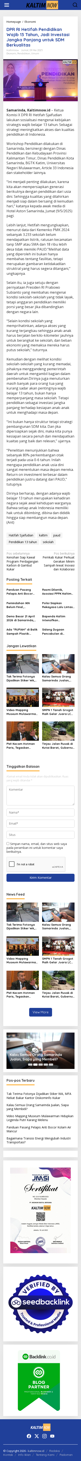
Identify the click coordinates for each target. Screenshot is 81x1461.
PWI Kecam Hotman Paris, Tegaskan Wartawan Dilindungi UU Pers (21, 746)
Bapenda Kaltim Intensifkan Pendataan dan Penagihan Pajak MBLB (54, 618)
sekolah (48, 542)
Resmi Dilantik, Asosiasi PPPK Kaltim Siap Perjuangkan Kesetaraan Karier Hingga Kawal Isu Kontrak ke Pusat (56, 591)
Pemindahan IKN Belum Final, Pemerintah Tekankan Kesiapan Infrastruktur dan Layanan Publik (21, 605)
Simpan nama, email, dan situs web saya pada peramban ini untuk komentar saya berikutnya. (36, 848)
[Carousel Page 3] (40, 1065)
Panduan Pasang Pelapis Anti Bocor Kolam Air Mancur (19, 591)
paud (56, 535)
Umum (35, 53)
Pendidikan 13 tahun (23, 542)
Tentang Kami (45, 1454)
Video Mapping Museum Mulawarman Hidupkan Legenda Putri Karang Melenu (22, 712)
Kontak (8, 1454)
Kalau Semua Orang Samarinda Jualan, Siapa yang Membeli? (57, 678)
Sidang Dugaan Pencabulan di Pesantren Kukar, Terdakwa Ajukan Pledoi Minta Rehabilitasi (54, 631)
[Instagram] (44, 1436)
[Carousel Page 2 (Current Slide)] (35, 1065)
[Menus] (6, 5)
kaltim (43, 535)
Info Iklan (24, 1454)
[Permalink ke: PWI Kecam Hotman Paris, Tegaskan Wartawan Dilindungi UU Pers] (22, 731)
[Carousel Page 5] (51, 1065)
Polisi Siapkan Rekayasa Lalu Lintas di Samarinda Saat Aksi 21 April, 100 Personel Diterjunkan (57, 605)
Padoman (66, 1454)
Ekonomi (11, 53)
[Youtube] (52, 1436)
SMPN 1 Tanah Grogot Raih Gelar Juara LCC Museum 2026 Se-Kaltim (57, 712)
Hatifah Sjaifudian (21, 535)
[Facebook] (29, 1436)
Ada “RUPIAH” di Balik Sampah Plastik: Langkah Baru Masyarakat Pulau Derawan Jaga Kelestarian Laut (21, 631)
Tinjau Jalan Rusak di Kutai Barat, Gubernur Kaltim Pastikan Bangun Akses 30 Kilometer (58, 746)
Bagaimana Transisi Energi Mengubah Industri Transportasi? (38, 1140)
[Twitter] (37, 1436)
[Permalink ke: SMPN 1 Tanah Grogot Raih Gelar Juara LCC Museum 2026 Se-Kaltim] (58, 697)
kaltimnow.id (36, 1451)
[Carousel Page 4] (46, 1065)
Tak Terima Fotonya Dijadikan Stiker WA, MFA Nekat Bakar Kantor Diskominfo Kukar (20, 678)
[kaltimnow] (41, 5)
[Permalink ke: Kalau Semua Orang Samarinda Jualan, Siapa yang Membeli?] (58, 663)
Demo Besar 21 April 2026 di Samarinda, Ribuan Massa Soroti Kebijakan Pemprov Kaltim (21, 618)
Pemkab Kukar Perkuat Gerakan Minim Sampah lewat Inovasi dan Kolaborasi (59, 561)
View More (41, 1012)
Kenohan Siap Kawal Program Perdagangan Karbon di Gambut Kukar (22, 561)
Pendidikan (23, 53)
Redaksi (54, 1451)
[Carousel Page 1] (30, 1065)
